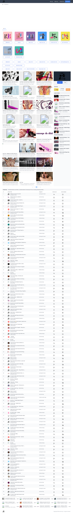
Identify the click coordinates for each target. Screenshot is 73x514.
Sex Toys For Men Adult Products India (17, 376)
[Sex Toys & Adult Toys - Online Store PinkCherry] (56, 124)
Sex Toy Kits (7, 57)
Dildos (19, 42)
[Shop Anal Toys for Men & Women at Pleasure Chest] (56, 132)
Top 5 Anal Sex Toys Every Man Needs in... (17, 424)
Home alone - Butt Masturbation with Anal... (18, 254)
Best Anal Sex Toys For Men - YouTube (17, 436)
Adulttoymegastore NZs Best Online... (17, 221)
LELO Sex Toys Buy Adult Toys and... (16, 318)
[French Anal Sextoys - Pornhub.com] (56, 138)
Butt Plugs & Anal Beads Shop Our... (16, 281)
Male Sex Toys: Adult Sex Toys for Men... (17, 418)
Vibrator (60, 111)
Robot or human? (13, 357)
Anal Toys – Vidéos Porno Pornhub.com (17, 491)
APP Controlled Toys (66, 42)
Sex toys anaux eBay (14, 433)
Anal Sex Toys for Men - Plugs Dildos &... (17, 369)
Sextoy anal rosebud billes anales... (16, 482)
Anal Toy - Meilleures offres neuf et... (17, 251)
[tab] (4, 28)
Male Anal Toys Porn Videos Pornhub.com (17, 488)
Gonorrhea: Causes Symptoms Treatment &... (18, 461)
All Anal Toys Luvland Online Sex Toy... (17, 394)
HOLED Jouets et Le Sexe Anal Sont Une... (17, 345)
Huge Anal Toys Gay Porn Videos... (16, 309)
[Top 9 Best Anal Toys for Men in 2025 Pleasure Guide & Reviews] (56, 96)
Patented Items (19, 57)
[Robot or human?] (56, 107)
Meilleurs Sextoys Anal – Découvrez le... (17, 385)
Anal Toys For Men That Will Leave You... (17, 284)
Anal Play (12, 272)
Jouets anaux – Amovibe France (15, 312)
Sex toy (51, 1)
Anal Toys (31, 42)
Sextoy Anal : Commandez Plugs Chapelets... (18, 290)
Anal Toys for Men (62, 97)
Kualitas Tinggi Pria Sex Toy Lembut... (17, 300)
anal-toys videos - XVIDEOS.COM (16, 297)
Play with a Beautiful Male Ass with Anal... (17, 476)
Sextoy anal (12, 439)
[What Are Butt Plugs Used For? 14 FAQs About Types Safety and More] (56, 152)
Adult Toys (70, 111)
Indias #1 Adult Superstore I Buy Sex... (17, 245)
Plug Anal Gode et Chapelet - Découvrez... (17, 327)
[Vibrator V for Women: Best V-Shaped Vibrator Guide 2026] (56, 111)
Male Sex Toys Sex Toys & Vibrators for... (17, 202)
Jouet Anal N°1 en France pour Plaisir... (17, 485)
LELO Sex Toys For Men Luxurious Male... (17, 236)
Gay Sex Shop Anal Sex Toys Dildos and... (17, 333)
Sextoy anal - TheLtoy (14, 382)
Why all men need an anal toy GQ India (17, 224)
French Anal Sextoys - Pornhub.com (16, 275)
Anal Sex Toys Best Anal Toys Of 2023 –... (17, 445)
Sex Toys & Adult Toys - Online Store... (17, 388)
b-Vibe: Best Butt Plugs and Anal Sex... (17, 315)
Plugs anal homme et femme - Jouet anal (17, 360)
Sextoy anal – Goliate (14, 260)
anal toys (8, 68)
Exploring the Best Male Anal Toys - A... (17, 372)
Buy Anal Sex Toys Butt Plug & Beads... (17, 212)
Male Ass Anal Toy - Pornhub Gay (16, 324)
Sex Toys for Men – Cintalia (15, 412)
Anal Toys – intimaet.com (14, 467)
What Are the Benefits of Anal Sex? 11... (17, 470)
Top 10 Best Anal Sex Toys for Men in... (17, 287)
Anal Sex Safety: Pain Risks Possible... (17, 215)
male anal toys (42, 68)
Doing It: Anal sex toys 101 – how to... (17, 209)
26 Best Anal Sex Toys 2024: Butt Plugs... (17, 351)
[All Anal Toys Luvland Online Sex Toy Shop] (56, 103)
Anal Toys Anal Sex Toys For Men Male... (17, 257)
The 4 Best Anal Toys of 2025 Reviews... (17, 218)
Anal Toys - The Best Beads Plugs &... (16, 205)
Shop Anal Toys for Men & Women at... (17, 342)
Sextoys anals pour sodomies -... (16, 196)
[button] (34, 187)
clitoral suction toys (13, 398)
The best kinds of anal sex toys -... (16, 366)
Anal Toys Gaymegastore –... (15, 464)
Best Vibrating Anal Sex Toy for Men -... (17, 330)
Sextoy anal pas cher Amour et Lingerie (17, 266)
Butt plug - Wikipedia (14, 379)
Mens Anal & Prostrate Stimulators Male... (17, 415)
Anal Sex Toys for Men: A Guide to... (16, 199)
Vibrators (8, 42)
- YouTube (12, 336)
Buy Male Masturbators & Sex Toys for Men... (18, 454)
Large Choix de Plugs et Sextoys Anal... (17, 239)
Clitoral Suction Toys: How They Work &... (17, 397)
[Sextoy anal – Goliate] (56, 128)
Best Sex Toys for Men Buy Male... (16, 354)
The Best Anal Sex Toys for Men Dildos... (17, 427)
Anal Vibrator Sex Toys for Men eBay (16, 363)
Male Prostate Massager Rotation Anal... (17, 457)
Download (67, 1)
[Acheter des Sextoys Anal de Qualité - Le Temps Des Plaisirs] (56, 145)
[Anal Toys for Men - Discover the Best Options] (56, 100)
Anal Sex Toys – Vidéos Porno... (15, 403)
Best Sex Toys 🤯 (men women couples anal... (18, 321)
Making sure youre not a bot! (15, 193)
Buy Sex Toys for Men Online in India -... (17, 294)
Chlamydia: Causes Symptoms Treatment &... (18, 242)
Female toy (62, 1)
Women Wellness (65, 111)
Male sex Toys (42, 42)
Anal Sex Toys (61, 104)
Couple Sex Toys (54, 42)
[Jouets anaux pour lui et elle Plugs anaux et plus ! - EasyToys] (56, 141)
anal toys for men (31, 68)
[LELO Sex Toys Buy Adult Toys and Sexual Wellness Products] (56, 117)
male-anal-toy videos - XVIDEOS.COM (16, 269)
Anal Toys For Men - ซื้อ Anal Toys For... (17, 230)
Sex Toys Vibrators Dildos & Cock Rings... (17, 278)
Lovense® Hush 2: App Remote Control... (17, 248)
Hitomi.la (12, 233)
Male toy (56, 1)
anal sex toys (19, 68)
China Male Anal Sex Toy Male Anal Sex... (17, 227)
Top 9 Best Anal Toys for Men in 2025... (17, 263)
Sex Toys (11, 339)
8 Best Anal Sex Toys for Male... (15, 409)
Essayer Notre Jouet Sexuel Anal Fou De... (17, 348)
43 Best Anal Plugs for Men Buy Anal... (17, 306)
